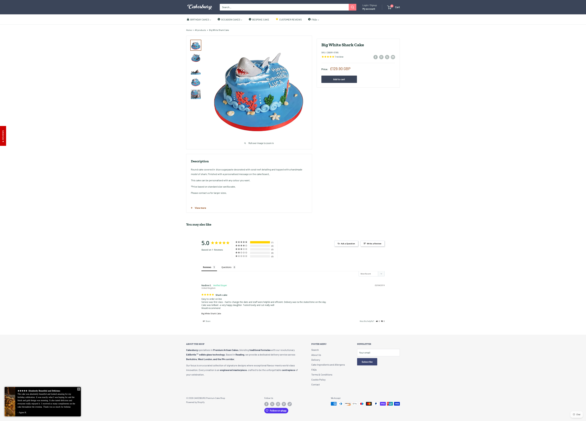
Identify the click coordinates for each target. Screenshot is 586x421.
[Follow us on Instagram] (278, 404)
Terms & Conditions (321, 374)
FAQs (314, 369)
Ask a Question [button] (348, 243)
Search (315, 349)
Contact (315, 384)
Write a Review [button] (374, 243)
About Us (316, 354)
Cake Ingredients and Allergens (328, 364)
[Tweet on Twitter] (387, 57)
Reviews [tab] (207, 267)
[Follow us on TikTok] (290, 404)
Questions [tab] (226, 267)
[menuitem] (199, 19)
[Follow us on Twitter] (272, 404)
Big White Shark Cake (211, 313)
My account (368, 8)
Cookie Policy (318, 379)
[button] (378, 321)
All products (200, 30)
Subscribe (367, 361)
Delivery (315, 359)
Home (189, 30)
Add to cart (339, 79)
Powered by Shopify (195, 402)
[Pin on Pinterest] (381, 57)
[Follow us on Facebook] (266, 404)
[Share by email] (393, 57)
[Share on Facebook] (375, 57)
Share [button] (207, 321)
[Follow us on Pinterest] (284, 404)
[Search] (352, 7)
